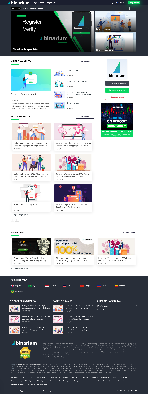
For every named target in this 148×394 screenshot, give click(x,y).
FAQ (108, 381)
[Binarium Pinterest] (135, 391)
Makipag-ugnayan (78, 381)
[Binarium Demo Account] (31, 80)
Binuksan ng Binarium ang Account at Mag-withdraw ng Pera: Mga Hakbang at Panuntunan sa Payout (62, 8)
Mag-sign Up (42, 381)
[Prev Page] (131, 8)
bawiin (65, 377)
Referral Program (17, 384)
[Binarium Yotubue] (123, 391)
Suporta (95, 377)
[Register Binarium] (117, 116)
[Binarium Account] (59, 105)
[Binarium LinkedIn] (127, 391)
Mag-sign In (29, 381)
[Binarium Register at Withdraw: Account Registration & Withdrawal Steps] (73, 193)
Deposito (86, 377)
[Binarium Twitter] (120, 391)
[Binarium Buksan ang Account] (31, 193)
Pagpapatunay (16, 381)
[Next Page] (135, 8)
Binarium (14, 377)
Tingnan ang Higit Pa (20, 215)
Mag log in (75, 377)
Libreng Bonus (118, 97)
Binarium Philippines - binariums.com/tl (26, 391)
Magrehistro (134, 3)
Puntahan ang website (117, 83)
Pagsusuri (105, 377)
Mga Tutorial (38, 3)
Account (53, 381)
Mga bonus (51, 3)
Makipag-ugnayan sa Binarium (54, 391)
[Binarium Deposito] (59, 73)
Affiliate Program (41, 377)
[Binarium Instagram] (131, 391)
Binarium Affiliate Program (33, 8)
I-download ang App (119, 377)
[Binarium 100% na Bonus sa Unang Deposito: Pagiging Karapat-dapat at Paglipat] (74, 246)
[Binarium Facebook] (116, 391)
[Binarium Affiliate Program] (59, 84)
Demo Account (118, 381)
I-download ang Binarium (37, 384)
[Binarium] (117, 78)
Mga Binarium (26, 377)
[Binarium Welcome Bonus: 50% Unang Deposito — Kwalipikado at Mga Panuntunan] (73, 162)
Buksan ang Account (117, 90)
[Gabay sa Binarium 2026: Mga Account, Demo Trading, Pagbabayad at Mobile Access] (31, 162)
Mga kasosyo (64, 381)
